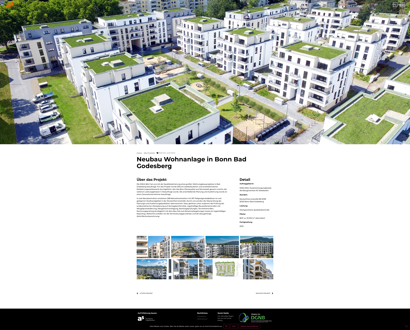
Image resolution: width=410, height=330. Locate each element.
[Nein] (406, 326)
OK (226, 326)
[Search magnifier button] (395, 4)
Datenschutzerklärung (249, 326)
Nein (234, 326)
